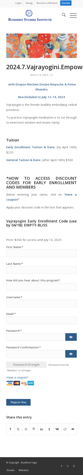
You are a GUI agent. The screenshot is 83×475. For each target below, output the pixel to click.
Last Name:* (14, 264)
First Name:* (14, 247)
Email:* (11, 314)
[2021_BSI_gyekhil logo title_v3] (34, 15)
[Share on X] (18, 429)
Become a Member (47, 2)
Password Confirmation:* (23, 347)
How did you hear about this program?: (33, 280)
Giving (29, 2)
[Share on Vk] (57, 429)
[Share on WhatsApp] (26, 429)
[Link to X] (68, 466)
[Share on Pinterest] (34, 429)
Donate (66, 2)
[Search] (62, 15)
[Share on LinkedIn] (42, 429)
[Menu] (71, 15)
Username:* (14, 297)
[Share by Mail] (73, 429)
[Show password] (71, 337)
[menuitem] (18, 3)
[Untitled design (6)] (41, 45)
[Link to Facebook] (62, 466)
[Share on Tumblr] (49, 429)
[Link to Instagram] (74, 466)
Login (18, 2)
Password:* (14, 331)
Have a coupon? (17, 377)
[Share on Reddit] (65, 429)
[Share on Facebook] (10, 429)
